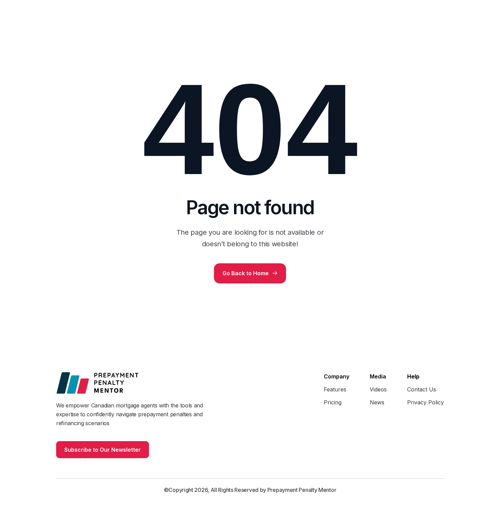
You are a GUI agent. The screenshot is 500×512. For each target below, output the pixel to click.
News (377, 402)
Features (335, 389)
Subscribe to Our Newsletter (102, 449)
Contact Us (421, 389)
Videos (378, 389)
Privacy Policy (425, 402)
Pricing (332, 402)
